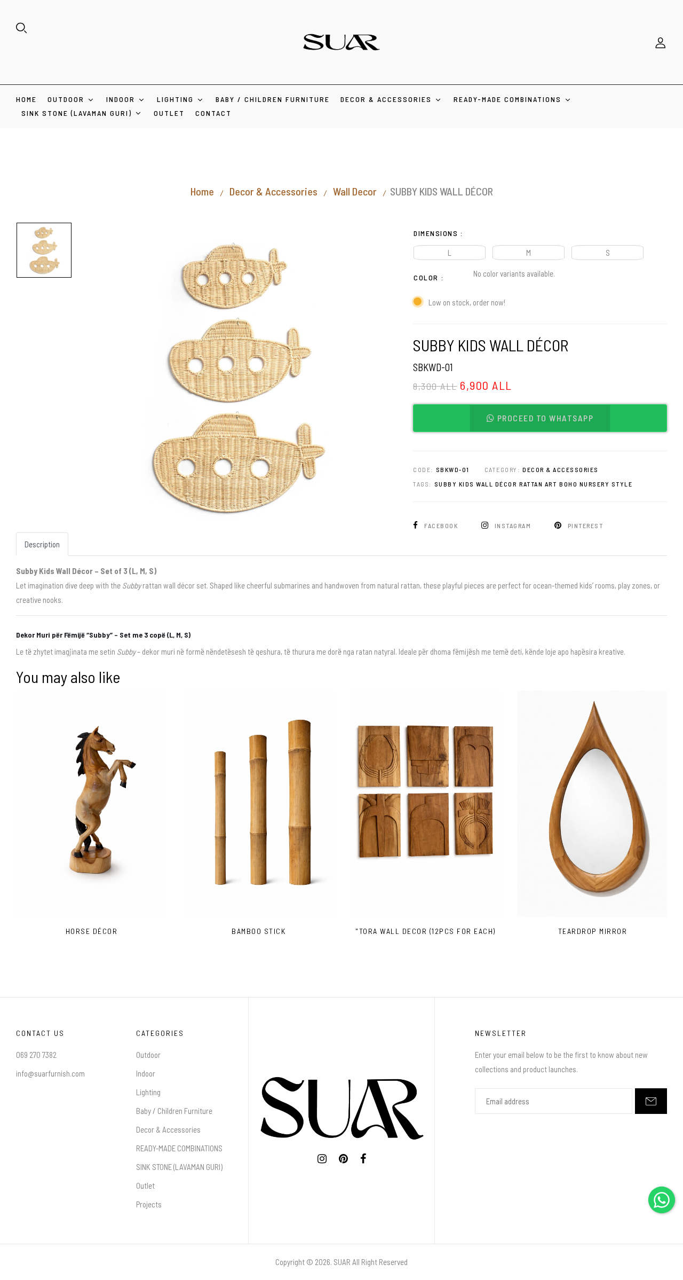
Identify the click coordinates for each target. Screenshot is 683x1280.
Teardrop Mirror (593, 931)
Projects (149, 1204)
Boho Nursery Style (595, 484)
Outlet (145, 1185)
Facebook (441, 525)
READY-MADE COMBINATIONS (179, 1148)
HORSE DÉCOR (92, 931)
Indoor (145, 1073)
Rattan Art (538, 484)
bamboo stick (258, 931)
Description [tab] (42, 544)
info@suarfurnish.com (50, 1073)
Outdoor (148, 1054)
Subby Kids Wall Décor (475, 484)
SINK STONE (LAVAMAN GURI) (179, 1167)
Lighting (148, 1092)
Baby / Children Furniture (174, 1111)
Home (202, 191)
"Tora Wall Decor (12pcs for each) (425, 931)
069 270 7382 (36, 1054)
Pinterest (584, 525)
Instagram (513, 525)
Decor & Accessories (273, 191)
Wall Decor (355, 191)
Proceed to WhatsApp (544, 418)
